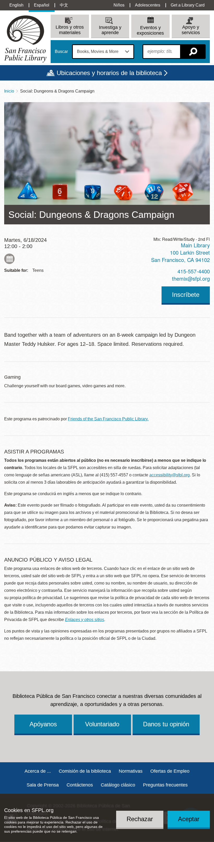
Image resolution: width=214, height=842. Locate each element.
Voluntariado (102, 724)
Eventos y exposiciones (150, 30)
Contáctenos (80, 785)
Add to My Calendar (9, 259)
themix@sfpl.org (191, 278)
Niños (119, 5)
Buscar (61, 52)
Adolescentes (147, 5)
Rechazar (140, 818)
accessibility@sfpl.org (169, 475)
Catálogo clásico (118, 785)
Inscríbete (185, 294)
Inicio (9, 91)
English (16, 5)
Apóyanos (43, 724)
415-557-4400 (193, 271)
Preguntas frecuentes (165, 785)
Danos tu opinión (166, 724)
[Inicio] (25, 39)
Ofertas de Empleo (169, 771)
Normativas (130, 771)
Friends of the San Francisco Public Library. (108, 419)
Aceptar (188, 818)
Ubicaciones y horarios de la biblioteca (109, 72)
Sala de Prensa (43, 785)
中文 (64, 5)
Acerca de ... (38, 771)
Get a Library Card (188, 5)
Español (41, 5)
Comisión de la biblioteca (85, 771)
